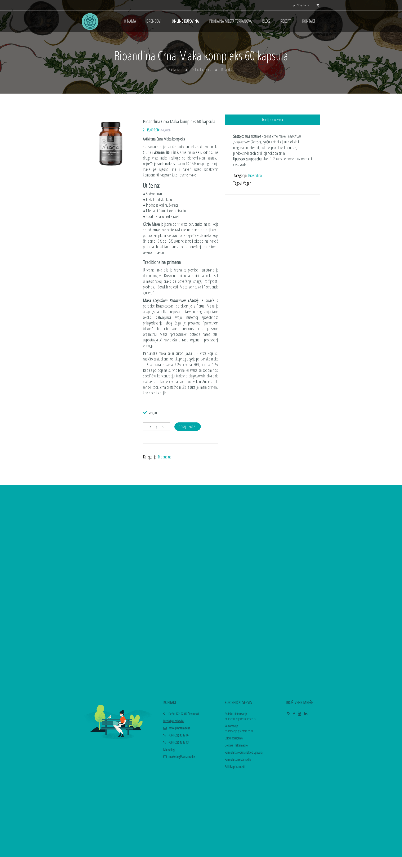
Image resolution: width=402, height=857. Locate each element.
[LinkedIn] (305, 714)
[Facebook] (294, 714)
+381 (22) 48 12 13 (178, 742)
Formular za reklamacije (238, 759)
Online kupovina (201, 69)
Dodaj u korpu (187, 427)
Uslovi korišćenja (234, 738)
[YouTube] (299, 714)
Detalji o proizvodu (272, 119)
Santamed (175, 69)
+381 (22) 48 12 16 (178, 735)
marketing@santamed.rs (182, 756)
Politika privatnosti (235, 766)
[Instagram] (288, 714)
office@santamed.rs (179, 728)
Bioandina (227, 69)
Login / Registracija (300, 5)
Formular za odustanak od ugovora (244, 752)
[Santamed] (90, 21)
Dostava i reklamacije (236, 745)
